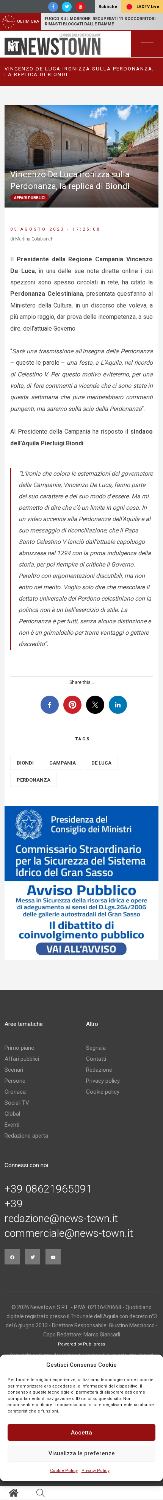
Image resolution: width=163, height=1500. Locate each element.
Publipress (94, 1344)
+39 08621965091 (48, 1189)
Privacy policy (103, 1080)
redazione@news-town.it (61, 1218)
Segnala (96, 1047)
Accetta (81, 1432)
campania (62, 763)
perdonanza (33, 780)
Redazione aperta (26, 1135)
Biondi (25, 763)
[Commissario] (81, 883)
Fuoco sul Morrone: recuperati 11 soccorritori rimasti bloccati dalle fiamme (100, 21)
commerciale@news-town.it (69, 1233)
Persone (15, 1080)
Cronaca (15, 1091)
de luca (101, 763)
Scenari (14, 1069)
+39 (14, 1203)
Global (12, 1113)
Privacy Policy (96, 1470)
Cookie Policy (64, 1470)
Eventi (12, 1124)
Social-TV (17, 1102)
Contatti (96, 1058)
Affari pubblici (22, 1058)
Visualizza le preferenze (82, 1453)
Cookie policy (102, 1091)
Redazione (99, 1069)
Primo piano (19, 1047)
